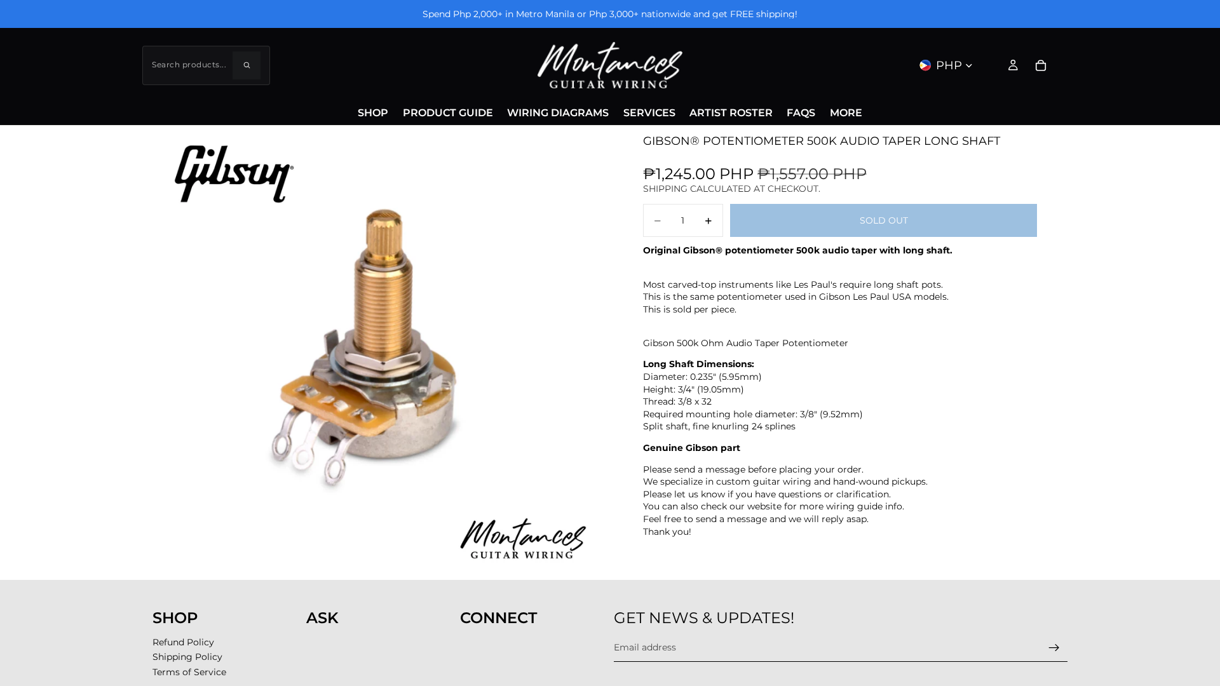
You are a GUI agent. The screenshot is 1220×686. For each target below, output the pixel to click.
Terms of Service (189, 672)
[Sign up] (1054, 647)
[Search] (247, 65)
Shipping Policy (187, 656)
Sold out (884, 220)
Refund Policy (183, 642)
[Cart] (1041, 65)
